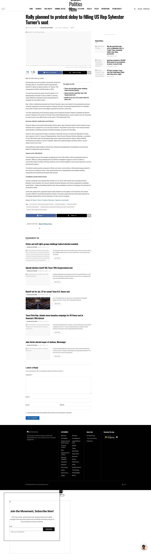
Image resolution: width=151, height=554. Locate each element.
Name (28, 397)
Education (64, 462)
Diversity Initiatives (64, 458)
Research (75, 456)
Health (89, 9)
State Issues (75, 462)
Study (73, 465)
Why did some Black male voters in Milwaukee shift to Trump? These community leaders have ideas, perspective (115, 50)
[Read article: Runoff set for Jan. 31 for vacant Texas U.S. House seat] (38, 303)
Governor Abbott (71, 204)
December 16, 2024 (112, 56)
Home (31, 9)
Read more (58, 258)
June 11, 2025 (42, 321)
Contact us (90, 441)
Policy (96, 9)
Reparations (105, 9)
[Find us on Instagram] (122, 485)
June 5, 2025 (42, 345)
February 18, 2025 (112, 66)
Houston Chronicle (48, 200)
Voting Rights (117, 9)
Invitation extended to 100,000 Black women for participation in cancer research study (116, 62)
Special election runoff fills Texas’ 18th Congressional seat (75, 94)
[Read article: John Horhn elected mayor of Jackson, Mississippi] (38, 354)
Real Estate (75, 451)
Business (39, 9)
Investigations (76, 438)
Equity (63, 470)
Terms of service (92, 438)
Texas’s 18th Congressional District (37, 209)
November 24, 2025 (43, 295)
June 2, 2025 (58, 28)
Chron (39, 200)
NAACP (74, 446)
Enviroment (64, 467)
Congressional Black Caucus (65, 442)
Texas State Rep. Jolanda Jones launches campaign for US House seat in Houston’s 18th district (54, 317)
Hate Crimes (64, 473)
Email (28, 405)
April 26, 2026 (42, 247)
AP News (33, 200)
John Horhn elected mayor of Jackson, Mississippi (46, 342)
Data (62, 450)
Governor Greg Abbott (33, 207)
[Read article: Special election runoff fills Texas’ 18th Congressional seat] (38, 279)
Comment (29, 375)
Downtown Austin (60, 204)
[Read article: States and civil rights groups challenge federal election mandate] (38, 256)
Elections (65, 28)
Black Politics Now (47, 28)
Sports (74, 459)
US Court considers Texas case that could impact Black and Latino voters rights (115, 72)
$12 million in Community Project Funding (41, 204)
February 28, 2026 (43, 271)
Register (147, 9)
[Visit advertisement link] (110, 32)
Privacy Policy (91, 436)
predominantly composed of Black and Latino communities (57, 207)
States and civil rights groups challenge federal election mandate (75, 89)
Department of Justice (65, 454)
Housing (74, 436)
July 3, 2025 (111, 76)
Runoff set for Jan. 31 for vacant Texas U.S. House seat (76, 98)
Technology (75, 470)
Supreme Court (76, 467)
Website (62, 405)
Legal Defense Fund (76, 442)
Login (140, 9)
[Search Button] (134, 8)
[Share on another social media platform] (89, 72)
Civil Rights (48, 9)
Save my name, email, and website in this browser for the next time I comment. (49, 413)
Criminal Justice (60, 9)
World (74, 475)
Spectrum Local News (62, 200)
